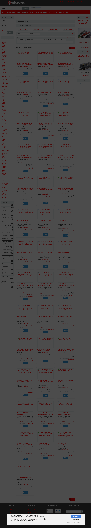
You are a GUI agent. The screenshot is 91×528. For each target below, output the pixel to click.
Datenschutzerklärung (70, 522)
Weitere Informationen (76, 519)
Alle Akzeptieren (76, 516)
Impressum (79, 522)
